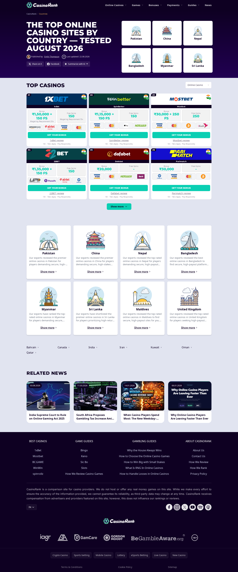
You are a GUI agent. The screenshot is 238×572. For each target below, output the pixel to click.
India (92, 347)
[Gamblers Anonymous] (62, 537)
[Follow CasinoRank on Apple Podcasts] (208, 507)
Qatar (30, 352)
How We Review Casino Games (84, 474)
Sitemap (172, 567)
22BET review (56, 193)
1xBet (38, 450)
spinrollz (38, 474)
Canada (63, 347)
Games (136, 5)
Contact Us (198, 456)
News (208, 5)
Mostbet (38, 456)
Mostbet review (181, 140)
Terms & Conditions (71, 567)
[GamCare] (85, 537)
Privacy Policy (198, 474)
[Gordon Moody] (114, 537)
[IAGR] (45, 537)
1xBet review (57, 140)
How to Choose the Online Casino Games (144, 456)
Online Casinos (114, 5)
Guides (192, 5)
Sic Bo (84, 462)
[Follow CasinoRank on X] (185, 507)
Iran (122, 347)
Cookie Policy (125, 567)
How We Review (198, 462)
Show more (117, 206)
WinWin (38, 468)
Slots (84, 468)
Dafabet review (119, 193)
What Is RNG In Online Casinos (144, 468)
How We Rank (198, 468)
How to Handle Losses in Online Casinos (144, 474)
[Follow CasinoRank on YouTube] (192, 507)
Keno (84, 456)
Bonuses (154, 5)
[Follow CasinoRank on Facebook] (169, 507)
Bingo (84, 450)
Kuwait (155, 347)
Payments (173, 5)
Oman (186, 347)
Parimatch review (181, 193)
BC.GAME (38, 462)
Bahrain (32, 347)
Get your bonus (56, 135)
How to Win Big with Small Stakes (144, 462)
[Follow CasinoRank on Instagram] (177, 507)
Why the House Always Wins (144, 450)
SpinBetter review (119, 140)
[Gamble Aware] (158, 537)
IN (30, 507)
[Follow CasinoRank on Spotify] (200, 507)
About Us (198, 450)
